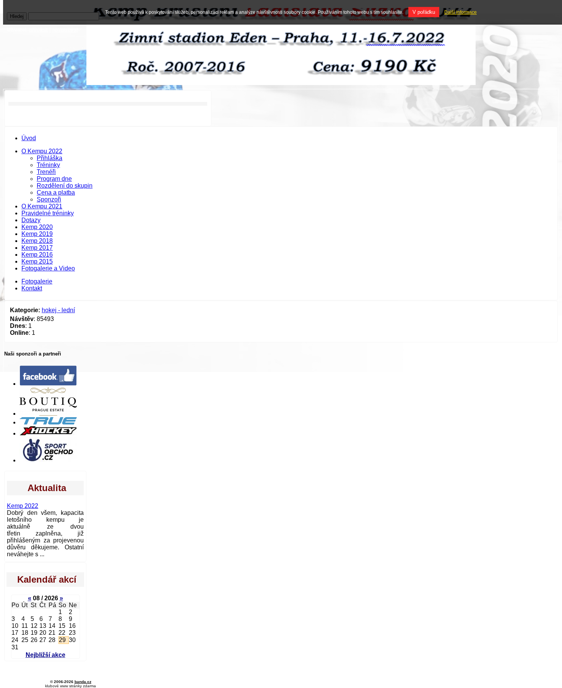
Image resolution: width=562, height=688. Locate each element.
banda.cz (83, 682)
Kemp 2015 (37, 261)
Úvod (28, 138)
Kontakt (31, 288)
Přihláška (49, 158)
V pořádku (424, 12)
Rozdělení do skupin (65, 185)
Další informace (460, 12)
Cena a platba (56, 192)
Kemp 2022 (22, 506)
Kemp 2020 (37, 227)
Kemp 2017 (37, 247)
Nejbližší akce (45, 655)
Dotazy (31, 220)
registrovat (65, 29)
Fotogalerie (36, 281)
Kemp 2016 (37, 254)
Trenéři (46, 172)
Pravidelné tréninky (47, 213)
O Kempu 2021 (41, 206)
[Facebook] (48, 383)
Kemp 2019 (37, 234)
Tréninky (48, 165)
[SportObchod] (48, 460)
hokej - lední (58, 310)
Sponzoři (49, 199)
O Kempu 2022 (41, 151)
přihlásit (38, 29)
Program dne (54, 178)
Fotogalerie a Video (48, 268)
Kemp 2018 (37, 241)
